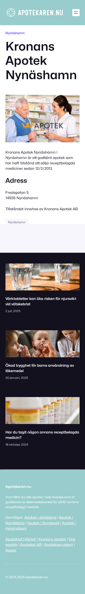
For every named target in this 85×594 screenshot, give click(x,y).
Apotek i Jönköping (40, 517)
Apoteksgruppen (58, 544)
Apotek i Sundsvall (43, 523)
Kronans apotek (52, 539)
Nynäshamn (15, 33)
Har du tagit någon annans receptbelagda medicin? (42, 435)
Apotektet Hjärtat (20, 539)
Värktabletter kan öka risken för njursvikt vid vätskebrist (40, 301)
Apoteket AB (30, 544)
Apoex (10, 550)
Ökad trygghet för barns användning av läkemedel (39, 368)
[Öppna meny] (76, 12)
